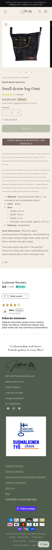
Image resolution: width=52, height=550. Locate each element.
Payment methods (14, 466)
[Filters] (5, 296)
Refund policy (23, 537)
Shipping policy (35, 541)
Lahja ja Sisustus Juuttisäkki (24, 534)
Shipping (17, 103)
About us (9, 488)
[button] (5, 12)
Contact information (15, 482)
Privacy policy (37, 537)
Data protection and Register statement (25, 477)
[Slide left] (20, 72)
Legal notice (36, 545)
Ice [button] (6, 262)
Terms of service (19, 541)
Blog (7, 493)
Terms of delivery (14, 471)
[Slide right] (32, 72)
